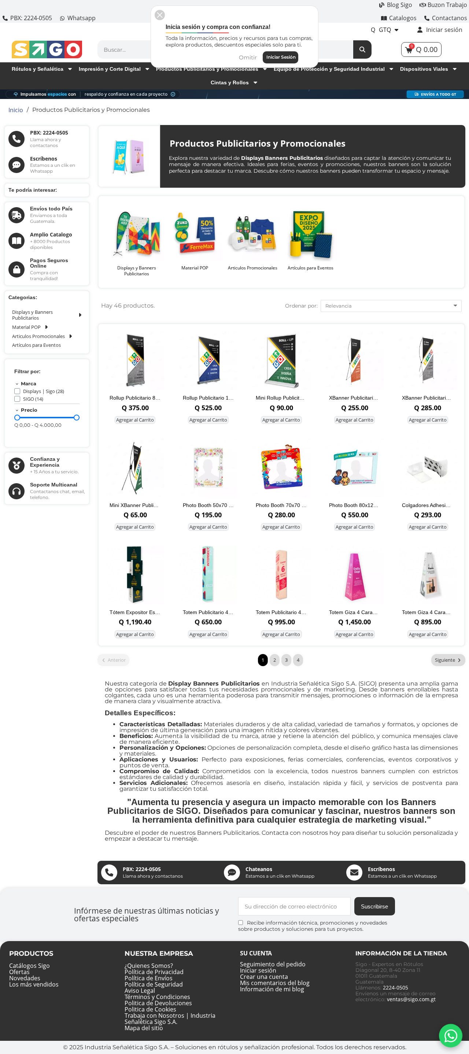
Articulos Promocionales (38, 336)
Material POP (26, 327)
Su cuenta (256, 953)
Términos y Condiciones (157, 997)
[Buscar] (362, 49)
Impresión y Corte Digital (110, 69)
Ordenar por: (301, 306)
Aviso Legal (140, 991)
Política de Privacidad (154, 972)
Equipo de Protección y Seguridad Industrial (329, 69)
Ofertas (19, 972)
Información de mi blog (272, 989)
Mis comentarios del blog (275, 983)
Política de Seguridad (154, 984)
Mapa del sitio (144, 1028)
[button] (160, 15)
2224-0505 (395, 987)
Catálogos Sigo (29, 966)
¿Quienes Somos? (149, 966)
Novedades (24, 978)
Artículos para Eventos (36, 345)
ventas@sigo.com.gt (411, 999)
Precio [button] (29, 410)
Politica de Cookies (150, 1009)
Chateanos (258, 869)
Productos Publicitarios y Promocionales (207, 69)
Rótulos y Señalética (37, 69)
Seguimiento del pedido (273, 964)
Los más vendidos (34, 984)
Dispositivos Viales (424, 69)
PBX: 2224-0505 (49, 132)
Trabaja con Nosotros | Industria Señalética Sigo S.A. (170, 1018)
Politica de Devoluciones (158, 1003)
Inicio (15, 110)
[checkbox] (17, 391)
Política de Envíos (149, 978)
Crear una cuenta (264, 977)
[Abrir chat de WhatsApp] (451, 1036)
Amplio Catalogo (51, 234)
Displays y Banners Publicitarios (32, 315)
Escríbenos (43, 158)
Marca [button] (28, 383)
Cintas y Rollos (230, 82)
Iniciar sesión (258, 970)
